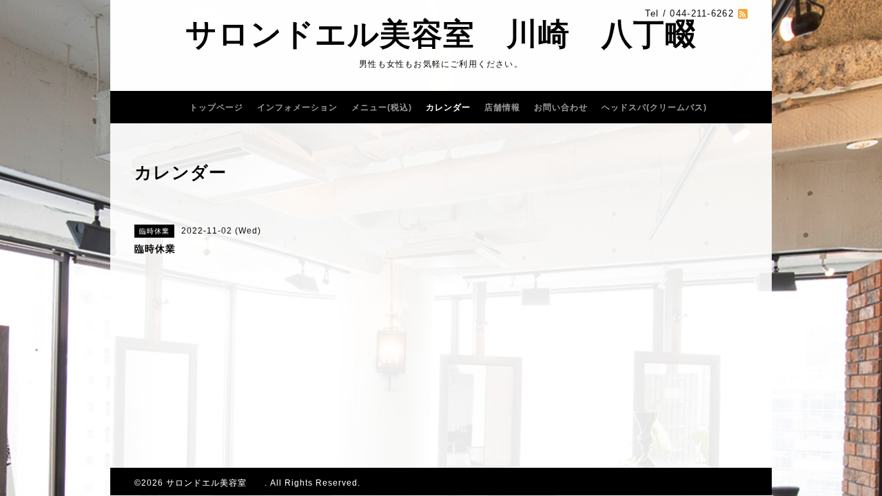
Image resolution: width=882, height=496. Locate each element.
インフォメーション (297, 107)
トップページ (216, 107)
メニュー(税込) (381, 107)
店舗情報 (502, 107)
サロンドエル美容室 (215, 483)
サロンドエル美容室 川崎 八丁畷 (441, 34)
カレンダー (448, 107)
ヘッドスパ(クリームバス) (654, 107)
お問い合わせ (561, 107)
